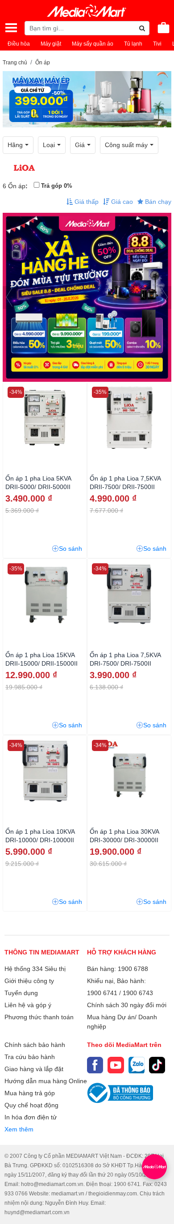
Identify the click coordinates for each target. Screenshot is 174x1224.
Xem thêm (18, 1129)
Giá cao (121, 201)
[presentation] (9, 297)
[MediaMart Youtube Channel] (116, 1065)
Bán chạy (157, 201)
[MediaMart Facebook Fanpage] (95, 1065)
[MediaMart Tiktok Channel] (157, 1065)
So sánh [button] (70, 548)
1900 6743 (138, 992)
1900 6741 (102, 992)
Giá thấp (86, 201)
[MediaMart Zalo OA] (136, 1065)
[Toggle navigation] (11, 28)
